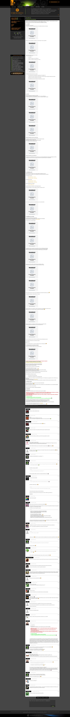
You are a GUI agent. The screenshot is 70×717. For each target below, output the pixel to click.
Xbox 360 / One (28, 17)
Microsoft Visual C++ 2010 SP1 (32, 178)
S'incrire (21, 14)
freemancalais (28, 652)
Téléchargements (16, 19)
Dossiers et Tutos (15, 18)
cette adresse (38, 219)
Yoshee (37, 405)
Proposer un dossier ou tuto (15, 28)
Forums (12, 25)
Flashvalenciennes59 (29, 557)
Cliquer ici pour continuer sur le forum (42, 697)
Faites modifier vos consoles (17, 21)
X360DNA (41, 403)
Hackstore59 (28, 582)
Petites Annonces (14, 22)
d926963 (28, 502)
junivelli (28, 658)
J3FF (27, 496)
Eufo (27, 415)
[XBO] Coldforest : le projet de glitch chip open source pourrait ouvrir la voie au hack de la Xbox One (43, 11)
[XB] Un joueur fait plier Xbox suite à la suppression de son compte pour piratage (41, 12)
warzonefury (28, 421)
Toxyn (27, 454)
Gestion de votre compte (16, 29)
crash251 (28, 409)
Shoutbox (12, 24)
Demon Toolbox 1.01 (31, 184)
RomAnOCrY (28, 691)
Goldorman (28, 434)
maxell (27, 448)
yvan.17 (28, 440)
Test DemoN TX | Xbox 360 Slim (31, 19)
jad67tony (28, 576)
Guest (27, 601)
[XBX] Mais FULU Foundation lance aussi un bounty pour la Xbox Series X (40, 13)
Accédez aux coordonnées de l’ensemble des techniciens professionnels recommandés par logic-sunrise (17, 37)
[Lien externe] (32, 39)
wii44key (28, 608)
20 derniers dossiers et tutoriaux (17, 55)
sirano (27, 523)
